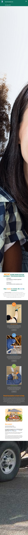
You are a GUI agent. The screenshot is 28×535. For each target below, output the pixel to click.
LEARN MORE (14, 360)
